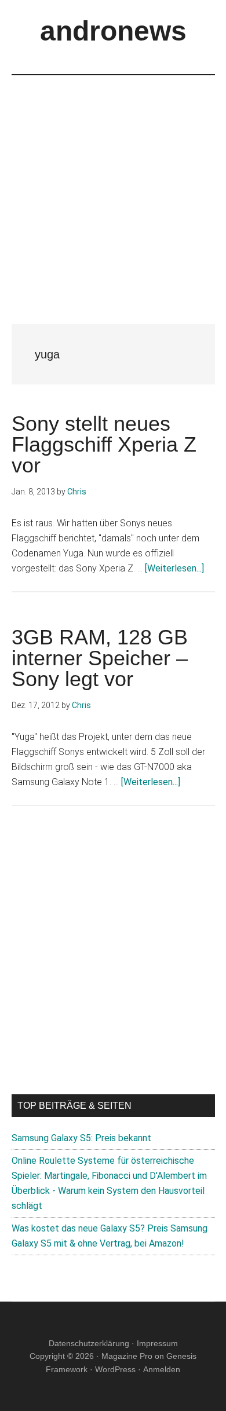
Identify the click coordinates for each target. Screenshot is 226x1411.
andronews (113, 31)
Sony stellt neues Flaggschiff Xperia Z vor (104, 444)
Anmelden (161, 1369)
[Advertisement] (113, 188)
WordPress (115, 1369)
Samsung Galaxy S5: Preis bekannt (81, 1138)
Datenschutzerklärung (89, 1343)
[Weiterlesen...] (174, 568)
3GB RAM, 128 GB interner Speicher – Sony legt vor (100, 658)
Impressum (157, 1343)
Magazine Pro (126, 1356)
